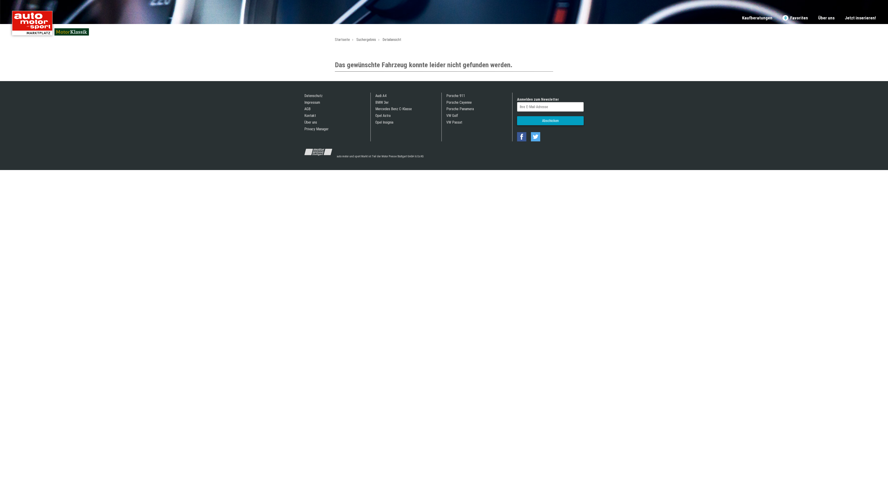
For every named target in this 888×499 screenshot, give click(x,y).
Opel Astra (383, 115)
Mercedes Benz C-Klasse (393, 109)
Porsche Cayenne (459, 102)
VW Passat (454, 122)
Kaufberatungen (757, 18)
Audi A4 (380, 96)
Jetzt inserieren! (860, 18)
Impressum (312, 102)
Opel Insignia (384, 122)
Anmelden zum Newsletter (538, 99)
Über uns (826, 18)
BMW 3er (382, 102)
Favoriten (796, 18)
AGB (307, 109)
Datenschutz (313, 96)
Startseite (342, 39)
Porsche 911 (455, 96)
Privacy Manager (316, 129)
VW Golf (452, 115)
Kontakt (310, 115)
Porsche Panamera (460, 109)
